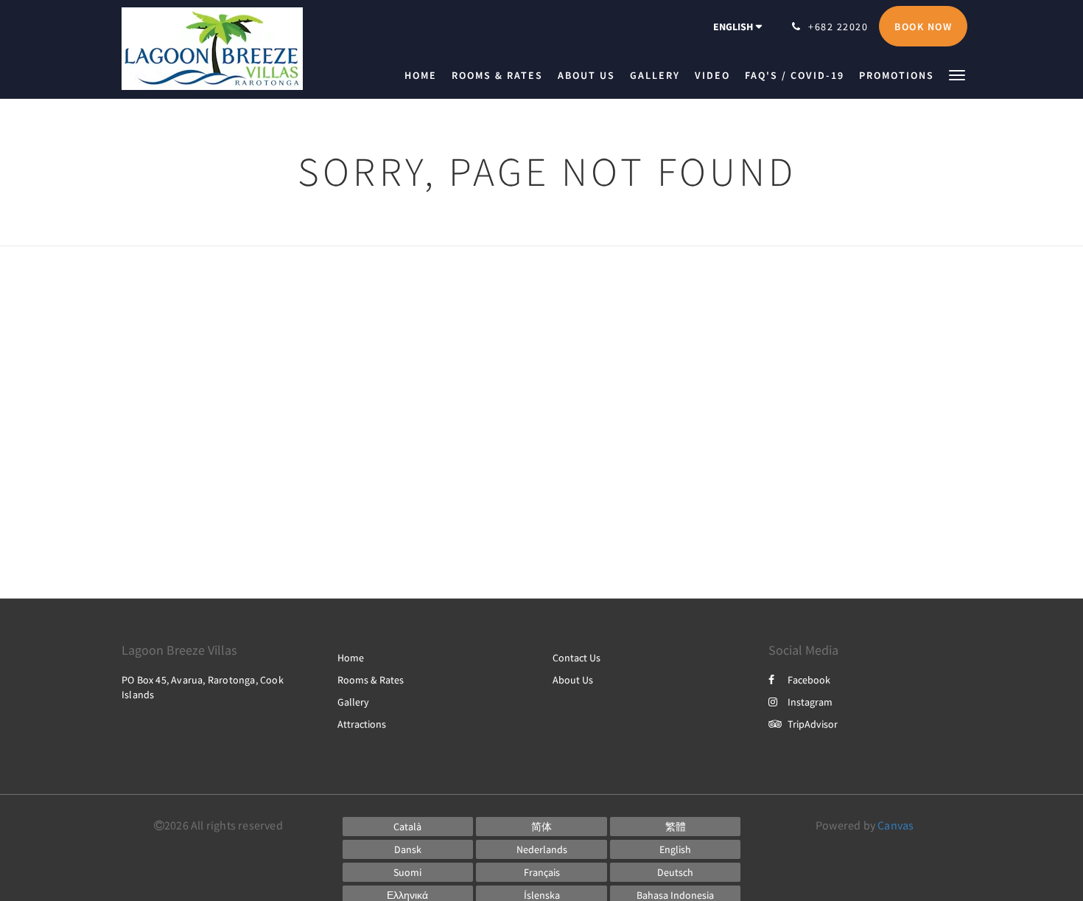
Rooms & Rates (370, 679)
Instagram (810, 702)
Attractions (361, 724)
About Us (573, 679)
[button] (957, 74)
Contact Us (576, 657)
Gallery (353, 702)
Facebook (809, 679)
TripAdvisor (813, 724)
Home (350, 657)
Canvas (895, 825)
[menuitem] (424, 75)
